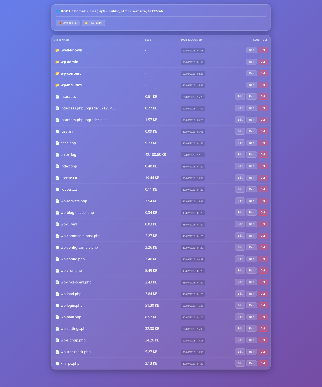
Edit (240, 96)
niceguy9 (97, 11)
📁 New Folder (93, 23)
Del (263, 50)
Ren (251, 50)
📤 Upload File (68, 23)
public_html (119, 11)
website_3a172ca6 (148, 11)
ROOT (66, 11)
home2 (80, 11)
